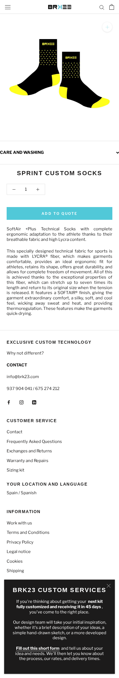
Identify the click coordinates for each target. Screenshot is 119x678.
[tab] (59, 152)
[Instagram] (21, 402)
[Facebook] (9, 402)
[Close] (109, 586)
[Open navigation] (8, 7)
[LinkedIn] (34, 402)
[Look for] (101, 7)
